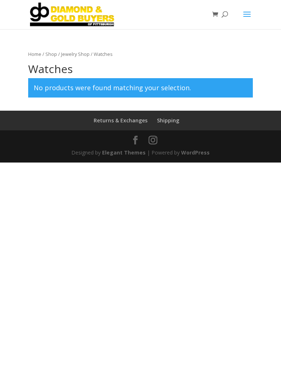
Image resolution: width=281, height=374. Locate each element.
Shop (51, 54)
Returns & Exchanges (120, 120)
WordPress (195, 152)
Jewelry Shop (75, 54)
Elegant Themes (124, 152)
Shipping (168, 120)
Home (34, 54)
